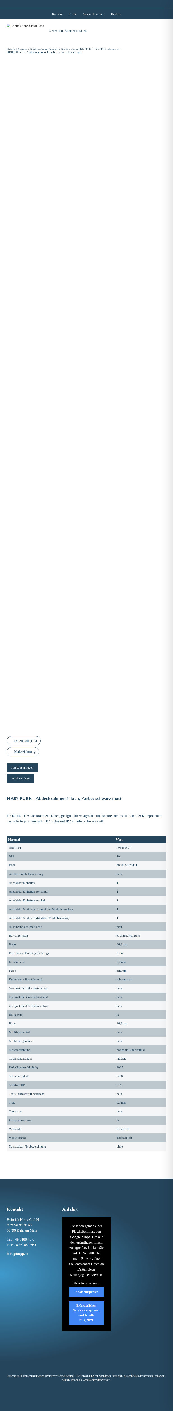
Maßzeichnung (24, 752)
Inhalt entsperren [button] (86, 1292)
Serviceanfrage (20, 778)
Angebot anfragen (22, 767)
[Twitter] (26, 1262)
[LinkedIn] (17, 1262)
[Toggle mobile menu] (164, 29)
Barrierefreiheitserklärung (59, 1375)
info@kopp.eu (17, 1254)
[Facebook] (8, 1262)
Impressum (13, 1375)
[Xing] (22, 1262)
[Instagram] (12, 1262)
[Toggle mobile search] (156, 29)
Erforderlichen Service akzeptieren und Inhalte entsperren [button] (86, 1313)
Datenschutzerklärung (32, 1375)
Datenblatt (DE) (25, 741)
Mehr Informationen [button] (86, 1283)
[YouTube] (31, 1262)
